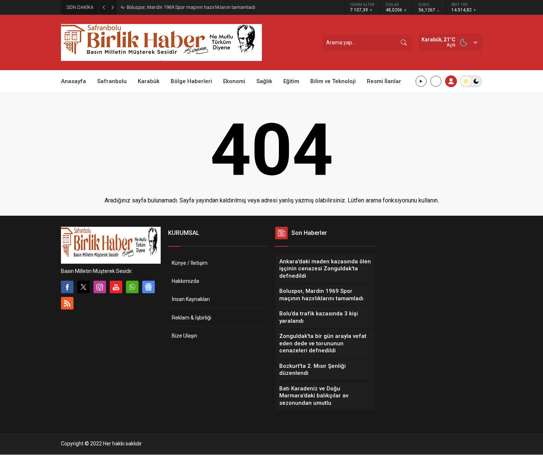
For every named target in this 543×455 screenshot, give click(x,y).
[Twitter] (83, 287)
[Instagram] (99, 287)
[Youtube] (116, 287)
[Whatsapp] (132, 287)
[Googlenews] (148, 287)
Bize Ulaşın (184, 336)
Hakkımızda (185, 281)
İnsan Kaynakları (191, 299)
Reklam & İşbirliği (191, 318)
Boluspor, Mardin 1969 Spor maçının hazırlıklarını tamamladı (191, 7)
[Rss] (67, 303)
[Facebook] (67, 287)
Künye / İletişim (190, 263)
